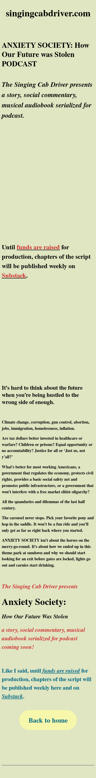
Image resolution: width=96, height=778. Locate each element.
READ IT (48, 306)
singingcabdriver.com (48, 13)
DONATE (48, 329)
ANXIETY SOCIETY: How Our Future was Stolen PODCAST (45, 54)
